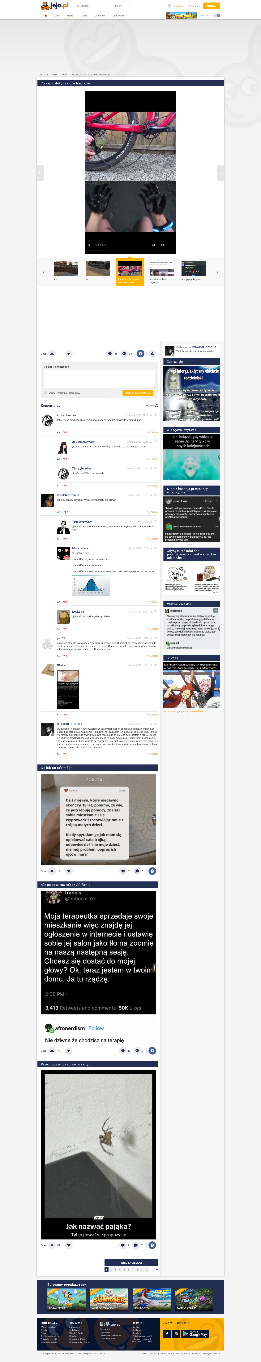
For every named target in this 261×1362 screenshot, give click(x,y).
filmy (65, 75)
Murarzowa (80, 548)
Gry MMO (75, 1322)
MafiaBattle (74, 1330)
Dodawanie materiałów (110, 1335)
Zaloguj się (178, 6)
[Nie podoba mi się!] (73, 353)
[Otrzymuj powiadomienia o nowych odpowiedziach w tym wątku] (156, 415)
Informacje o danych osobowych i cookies (142, 1340)
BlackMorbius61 (68, 495)
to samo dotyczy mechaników (91, 75)
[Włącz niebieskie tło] (218, 15)
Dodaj (211, 5)
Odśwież (149, 405)
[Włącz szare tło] (216, 15)
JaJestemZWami (84, 442)
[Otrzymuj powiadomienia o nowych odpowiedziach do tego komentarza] (156, 468)
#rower (185, 351)
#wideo (210, 351)
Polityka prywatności (142, 1336)
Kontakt (135, 1327)
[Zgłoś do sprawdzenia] (152, 353)
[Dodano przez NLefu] (68, 708)
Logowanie (105, 1332)
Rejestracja (105, 1329)
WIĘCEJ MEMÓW (131, 1262)
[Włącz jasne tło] (213, 15)
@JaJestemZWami (82, 473)
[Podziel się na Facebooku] (140, 353)
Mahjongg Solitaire (49, 1342)
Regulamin (137, 1333)
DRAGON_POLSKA (70, 724)
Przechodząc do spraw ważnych (67, 1064)
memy (55, 75)
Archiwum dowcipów (50, 1336)
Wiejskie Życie (76, 1333)
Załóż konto (194, 6)
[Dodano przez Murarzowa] (91, 595)
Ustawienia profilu (108, 1338)
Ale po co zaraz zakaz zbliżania (66, 884)
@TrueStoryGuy (80, 553)
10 (146, 1269)
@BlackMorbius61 (81, 526)
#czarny (202, 351)
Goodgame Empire (78, 1339)
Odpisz (154, 432)
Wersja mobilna (48, 1327)
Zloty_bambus (66, 415)
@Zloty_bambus (80, 446)
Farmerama (74, 1327)
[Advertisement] (130, 314)
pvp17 (61, 638)
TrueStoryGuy (82, 521)
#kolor (193, 351)
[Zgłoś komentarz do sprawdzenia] (152, 415)
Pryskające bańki (49, 1339)
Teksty (44, 1330)
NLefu (61, 665)
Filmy (84, 16)
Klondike (73, 1336)
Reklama (136, 1330)
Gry (57, 16)
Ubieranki (118, 16)
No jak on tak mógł (56, 767)
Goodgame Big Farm (79, 1342)
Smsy (43, 1333)
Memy (70, 16)
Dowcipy (100, 16)
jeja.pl (44, 75)
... (152, 1269)
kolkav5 (78, 611)
